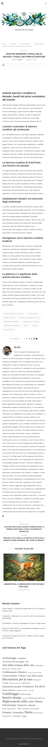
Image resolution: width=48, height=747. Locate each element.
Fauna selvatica (8, 690)
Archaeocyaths (9, 317)
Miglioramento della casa (17, 701)
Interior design (11, 697)
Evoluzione (28, 686)
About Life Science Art (29, 739)
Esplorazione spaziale (11, 686)
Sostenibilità (17, 712)
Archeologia (9, 657)
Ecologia (5, 683)
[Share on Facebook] (29, 339)
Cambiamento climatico (31, 321)
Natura (38, 701)
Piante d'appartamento (9, 709)
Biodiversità (6, 669)
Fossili (26, 325)
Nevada (35, 325)
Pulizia (19, 709)
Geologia (31, 690)
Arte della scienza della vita (29, 317)
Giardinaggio (10, 693)
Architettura (21, 658)
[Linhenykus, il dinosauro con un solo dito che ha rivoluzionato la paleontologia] (24, 567)
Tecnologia (16, 716)
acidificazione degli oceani (14, 313)
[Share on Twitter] (32, 339)
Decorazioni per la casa (17, 679)
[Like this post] (27, 339)
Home (4, 44)
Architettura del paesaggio (13, 662)
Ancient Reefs (33, 313)
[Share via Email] (36, 339)
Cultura (22, 675)
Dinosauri (37, 680)
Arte (27, 662)
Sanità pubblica (35, 709)
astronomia (39, 665)
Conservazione (9, 675)
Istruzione (25, 698)
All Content (39, 739)
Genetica (25, 690)
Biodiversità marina (11, 321)
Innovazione (26, 694)
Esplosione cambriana (12, 325)
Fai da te (40, 686)
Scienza (13, 44)
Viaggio (24, 716)
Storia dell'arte (6, 716)
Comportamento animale (34, 672)
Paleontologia (25, 44)
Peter (20, 60)
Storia (28, 712)
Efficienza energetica (15, 683)
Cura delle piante (35, 675)
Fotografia (19, 690)
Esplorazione (26, 683)
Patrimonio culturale (26, 705)
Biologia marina (16, 669)
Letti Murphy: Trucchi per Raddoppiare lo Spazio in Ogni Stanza (23, 623)
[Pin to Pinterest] (34, 339)
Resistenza (26, 709)
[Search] (46, 3)
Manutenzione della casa (37, 698)
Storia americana (38, 713)
